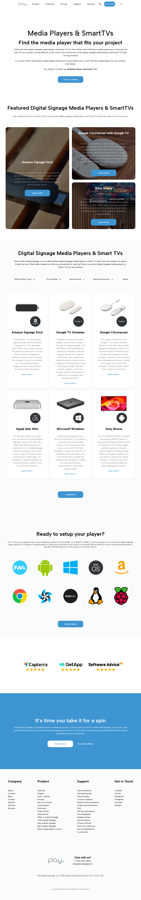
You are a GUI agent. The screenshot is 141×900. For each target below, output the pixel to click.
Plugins (40, 793)
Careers (11, 799)
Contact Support (85, 799)
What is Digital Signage (47, 817)
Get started (60, 744)
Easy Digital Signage (46, 823)
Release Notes (83, 817)
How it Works (43, 796)
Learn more (37, 193)
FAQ (79, 808)
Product (35, 4)
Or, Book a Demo (85, 744)
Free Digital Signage (46, 820)
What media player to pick (49, 829)
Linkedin (118, 790)
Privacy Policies (84, 823)
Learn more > (27, 374)
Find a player (43, 805)
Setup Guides (70, 624)
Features (41, 790)
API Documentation (86, 811)
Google (118, 805)
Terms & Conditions (86, 826)
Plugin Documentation (87, 805)
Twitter (118, 793)
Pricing (64, 4)
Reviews (11, 808)
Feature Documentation (88, 802)
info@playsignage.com (82, 864)
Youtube (118, 802)
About (10, 790)
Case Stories (43, 811)
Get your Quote (44, 802)
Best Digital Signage (46, 826)
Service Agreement (86, 829)
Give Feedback (84, 814)
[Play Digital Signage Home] (24, 4)
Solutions (50, 4)
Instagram (119, 799)
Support (77, 4)
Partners (91, 4)
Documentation (84, 790)
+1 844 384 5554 (83, 861)
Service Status (83, 820)
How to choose (71, 79)
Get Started (109, 4)
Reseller (11, 802)
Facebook (119, 796)
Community (82, 832)
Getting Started (84, 793)
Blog (10, 796)
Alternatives (42, 814)
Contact (11, 793)
